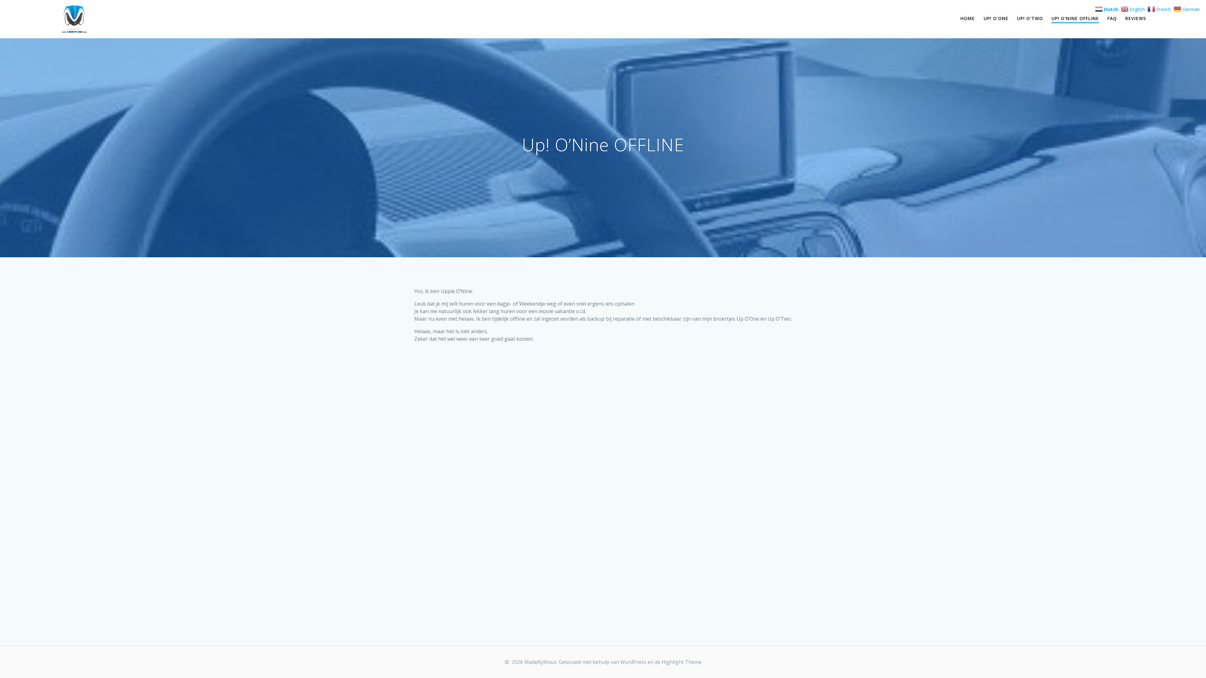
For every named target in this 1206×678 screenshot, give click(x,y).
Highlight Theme (682, 662)
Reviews (1135, 18)
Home (967, 18)
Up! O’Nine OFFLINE (1075, 18)
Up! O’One (996, 18)
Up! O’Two (1030, 18)
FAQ (1112, 18)
